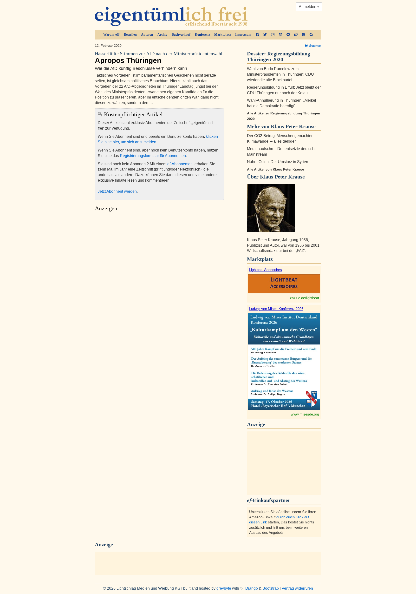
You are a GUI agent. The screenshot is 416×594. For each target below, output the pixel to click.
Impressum (243, 34)
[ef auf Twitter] (265, 35)
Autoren (147, 34)
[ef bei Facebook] (257, 35)
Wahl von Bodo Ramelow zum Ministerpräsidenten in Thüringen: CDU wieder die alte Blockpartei (280, 74)
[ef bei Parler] (296, 35)
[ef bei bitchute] (311, 35)
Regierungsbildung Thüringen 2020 (278, 56)
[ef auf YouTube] (280, 35)
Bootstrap (270, 588)
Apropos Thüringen (158, 57)
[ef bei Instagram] (273, 35)
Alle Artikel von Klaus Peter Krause (275, 169)
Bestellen (130, 34)
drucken (314, 45)
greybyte (223, 588)
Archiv (162, 34)
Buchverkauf (181, 34)
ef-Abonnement (180, 164)
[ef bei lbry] (303, 35)
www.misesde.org (305, 414)
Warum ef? (111, 34)
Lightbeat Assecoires (265, 270)
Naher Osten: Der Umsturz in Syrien (277, 162)
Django (251, 588)
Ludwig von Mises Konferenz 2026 (276, 309)
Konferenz (202, 34)
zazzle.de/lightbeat (304, 298)
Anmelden (308, 7)
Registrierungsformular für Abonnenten (153, 156)
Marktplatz (222, 34)
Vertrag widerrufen (297, 588)
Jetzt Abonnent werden (117, 191)
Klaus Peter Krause (282, 177)
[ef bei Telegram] (288, 35)
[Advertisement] (159, 259)
